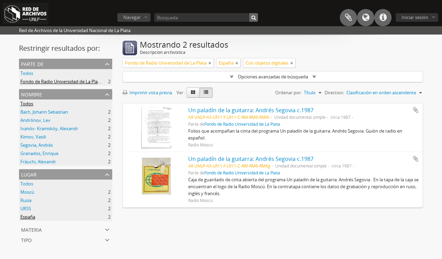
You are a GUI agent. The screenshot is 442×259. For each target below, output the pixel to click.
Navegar (132, 17)
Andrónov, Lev (35, 120)
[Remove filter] (210, 62)
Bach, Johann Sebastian (44, 112)
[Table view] (206, 92)
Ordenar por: (288, 92)
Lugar (29, 174)
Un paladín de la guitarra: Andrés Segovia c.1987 (251, 110)
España (27, 217)
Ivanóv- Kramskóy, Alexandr (49, 128)
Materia (31, 229)
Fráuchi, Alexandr (38, 162)
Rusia (25, 200)
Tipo (26, 239)
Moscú (27, 192)
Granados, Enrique (39, 153)
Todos (26, 73)
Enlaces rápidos (383, 17)
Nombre (31, 93)
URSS (25, 208)
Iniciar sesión (415, 17)
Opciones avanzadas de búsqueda (273, 77)
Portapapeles (348, 17)
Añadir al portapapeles (415, 110)
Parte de (32, 63)
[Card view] (193, 92)
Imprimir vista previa (150, 92)
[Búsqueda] (253, 17)
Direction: (334, 92)
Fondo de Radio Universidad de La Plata (61, 81)
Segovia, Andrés (36, 145)
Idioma (365, 17)
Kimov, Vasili (33, 137)
